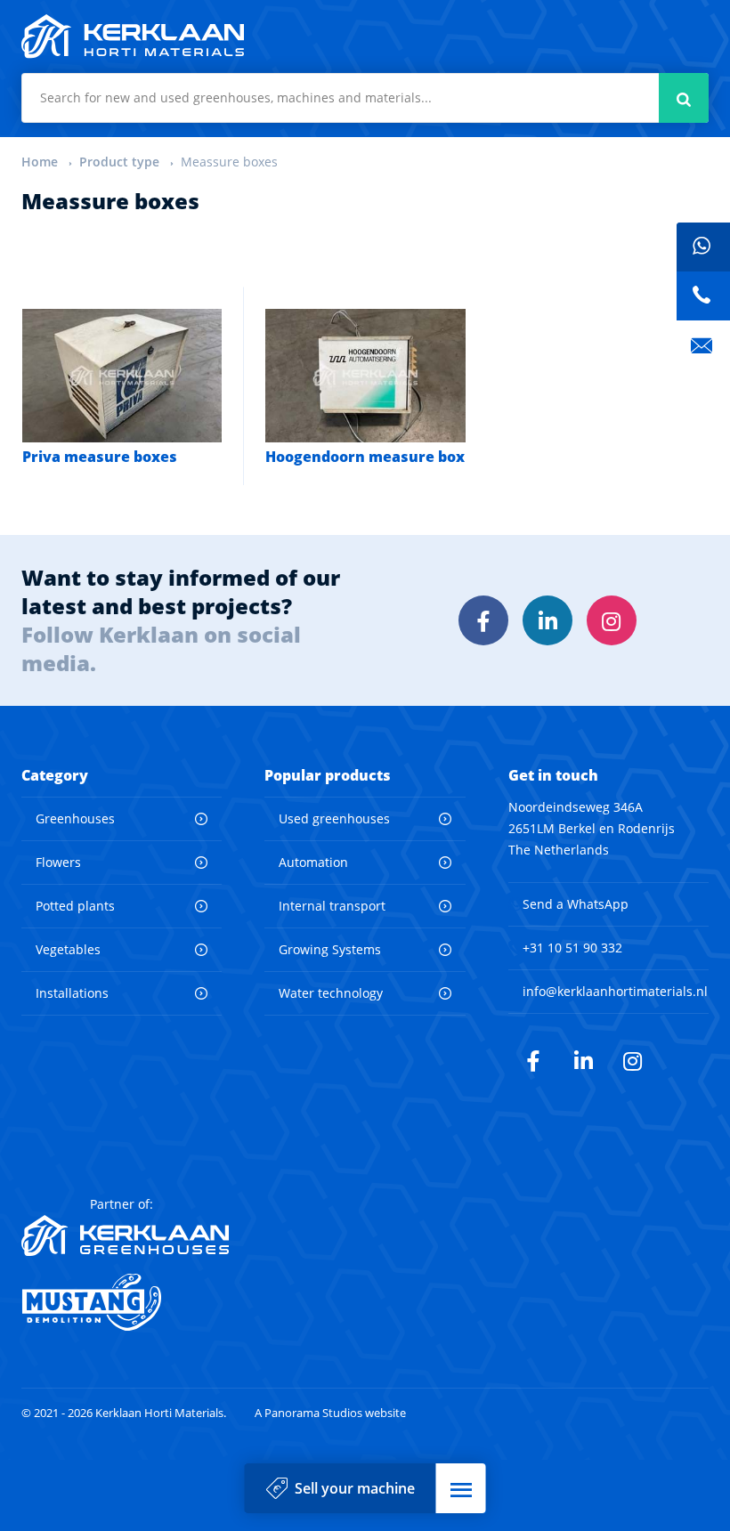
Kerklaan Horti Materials (132, 36)
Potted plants (75, 905)
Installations (72, 992)
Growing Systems (330, 949)
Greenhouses (75, 818)
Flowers (58, 862)
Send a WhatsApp (576, 903)
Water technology (331, 992)
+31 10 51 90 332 (572, 947)
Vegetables (68, 949)
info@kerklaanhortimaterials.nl (615, 991)
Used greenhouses (334, 818)
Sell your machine (355, 1488)
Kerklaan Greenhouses (125, 1235)
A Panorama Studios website (330, 1413)
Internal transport (332, 905)
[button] (461, 1488)
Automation (313, 862)
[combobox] (365, 98)
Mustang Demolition (125, 1302)
